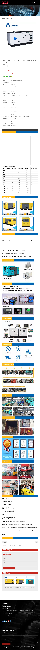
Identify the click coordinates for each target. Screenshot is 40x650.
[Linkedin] (5, 621)
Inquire (9, 70)
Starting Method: (6, 105)
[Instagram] (10, 621)
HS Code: (4, 123)
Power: (4, 107)
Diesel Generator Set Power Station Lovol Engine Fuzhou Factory (10, 587)
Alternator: (5, 102)
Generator (4, 545)
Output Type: (5, 87)
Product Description (6, 129)
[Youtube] (8, 621)
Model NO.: (5, 91)
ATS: (4, 109)
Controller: (5, 104)
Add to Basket (9, 73)
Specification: (5, 118)
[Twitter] (7, 621)
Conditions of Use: (6, 93)
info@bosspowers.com (8, 615)
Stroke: (4, 84)
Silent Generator (19, 545)
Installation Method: (6, 82)
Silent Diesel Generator (11, 545)
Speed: (4, 89)
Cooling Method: (6, 86)
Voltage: (4, 114)
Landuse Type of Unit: (7, 97)
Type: (4, 80)
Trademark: (5, 120)
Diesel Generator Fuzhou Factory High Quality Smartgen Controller (20, 587)
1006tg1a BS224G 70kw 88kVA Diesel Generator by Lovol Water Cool (30, 587)
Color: (4, 111)
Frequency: (5, 112)
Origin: (4, 121)
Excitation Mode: (6, 98)
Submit (9, 567)
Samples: (4, 127)
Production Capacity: (6, 125)
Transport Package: (6, 116)
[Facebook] (3, 621)
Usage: (4, 95)
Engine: (4, 100)
